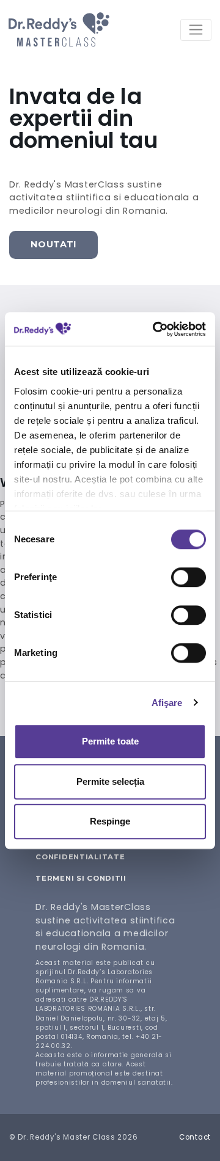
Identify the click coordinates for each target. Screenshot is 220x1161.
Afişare (167, 702)
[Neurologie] (59, 30)
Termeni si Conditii (81, 878)
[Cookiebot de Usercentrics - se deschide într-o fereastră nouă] (155, 329)
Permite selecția (110, 781)
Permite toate (110, 741)
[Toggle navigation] (195, 30)
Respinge (110, 821)
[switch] (188, 577)
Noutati (53, 244)
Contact (195, 1137)
